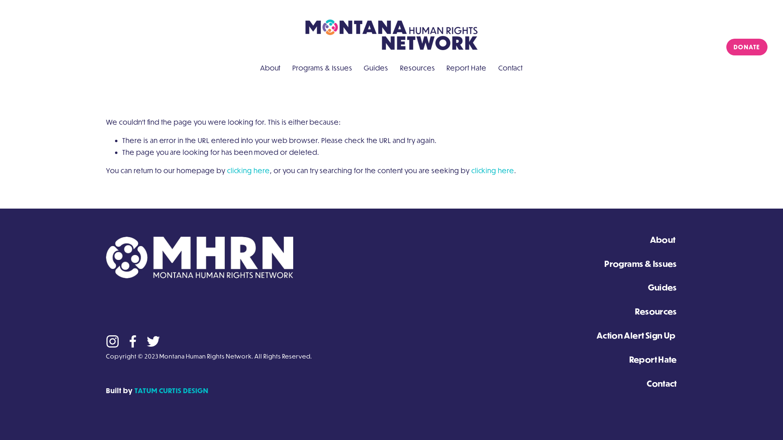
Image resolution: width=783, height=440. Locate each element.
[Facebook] (132, 341)
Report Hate (467, 68)
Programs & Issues (322, 68)
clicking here (248, 170)
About (270, 68)
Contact (510, 68)
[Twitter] (153, 341)
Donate (747, 47)
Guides (376, 68)
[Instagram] (112, 341)
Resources (417, 68)
